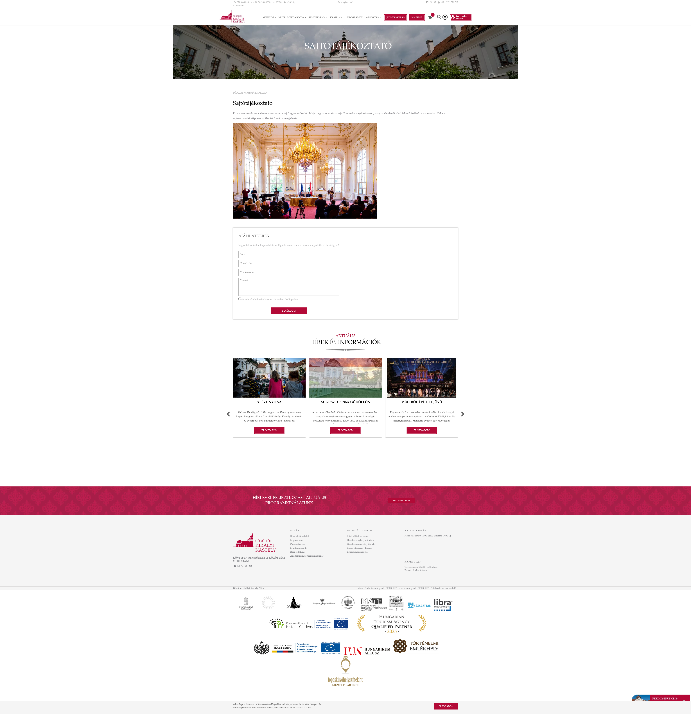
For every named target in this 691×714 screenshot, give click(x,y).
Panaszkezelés (298, 544)
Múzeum (268, 17)
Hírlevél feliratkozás (358, 536)
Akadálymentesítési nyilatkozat (306, 556)
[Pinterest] (434, 2)
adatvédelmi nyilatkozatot (258, 299)
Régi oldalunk (297, 552)
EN (452, 2)
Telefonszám (245, 270)
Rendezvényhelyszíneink (360, 540)
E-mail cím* (245, 261)
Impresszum (296, 540)
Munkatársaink (298, 548)
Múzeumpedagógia (291, 17)
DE (456, 2)
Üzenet (242, 279)
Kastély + (336, 17)
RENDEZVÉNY (317, 17)
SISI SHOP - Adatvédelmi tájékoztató (437, 588)
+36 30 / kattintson (427, 567)
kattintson (421, 570)
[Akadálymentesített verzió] (445, 17)
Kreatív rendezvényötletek (360, 544)
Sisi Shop (416, 17)
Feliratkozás (401, 501)
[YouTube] (438, 2)
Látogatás (372, 17)
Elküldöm (289, 310)
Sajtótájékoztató (345, 2)
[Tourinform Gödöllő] (460, 17)
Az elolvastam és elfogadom (269, 299)
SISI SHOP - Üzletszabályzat (401, 588)
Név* (241, 252)
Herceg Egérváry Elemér (359, 548)
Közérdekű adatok (299, 536)
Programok (355, 17)
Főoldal (238, 93)
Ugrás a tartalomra (10, 1)
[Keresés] (439, 17)
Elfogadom (446, 706)
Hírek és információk (345, 343)
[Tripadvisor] (442, 2)
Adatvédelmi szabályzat (371, 588)
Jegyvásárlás (396, 17)
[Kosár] (430, 17)
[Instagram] (431, 2)
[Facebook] (427, 2)
